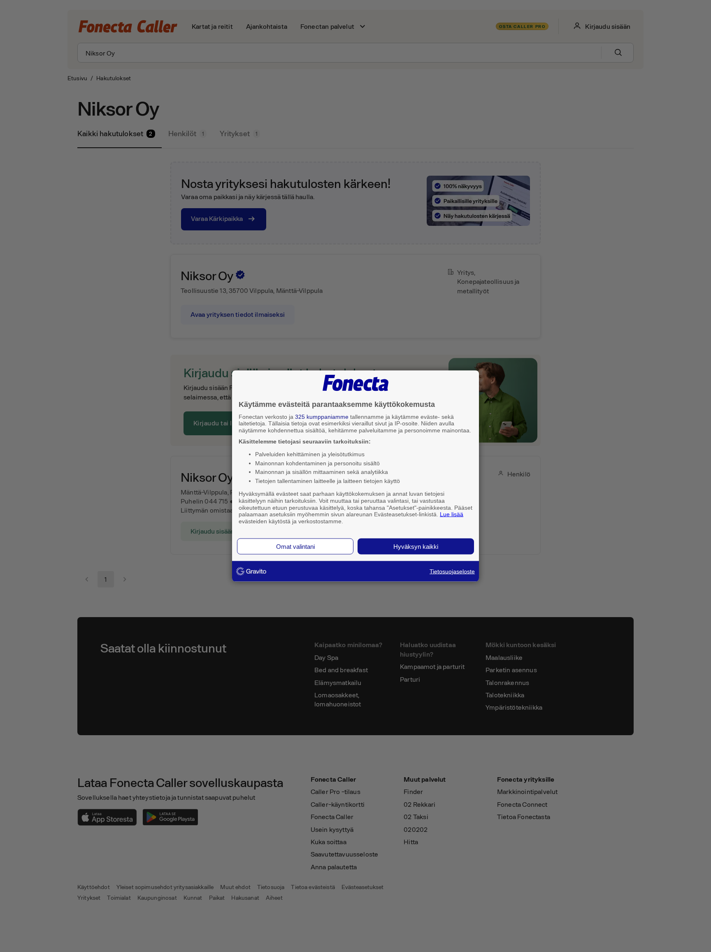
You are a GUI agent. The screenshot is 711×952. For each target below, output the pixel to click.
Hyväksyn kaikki (415, 546)
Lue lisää (451, 514)
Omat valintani (295, 546)
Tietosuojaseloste (452, 571)
